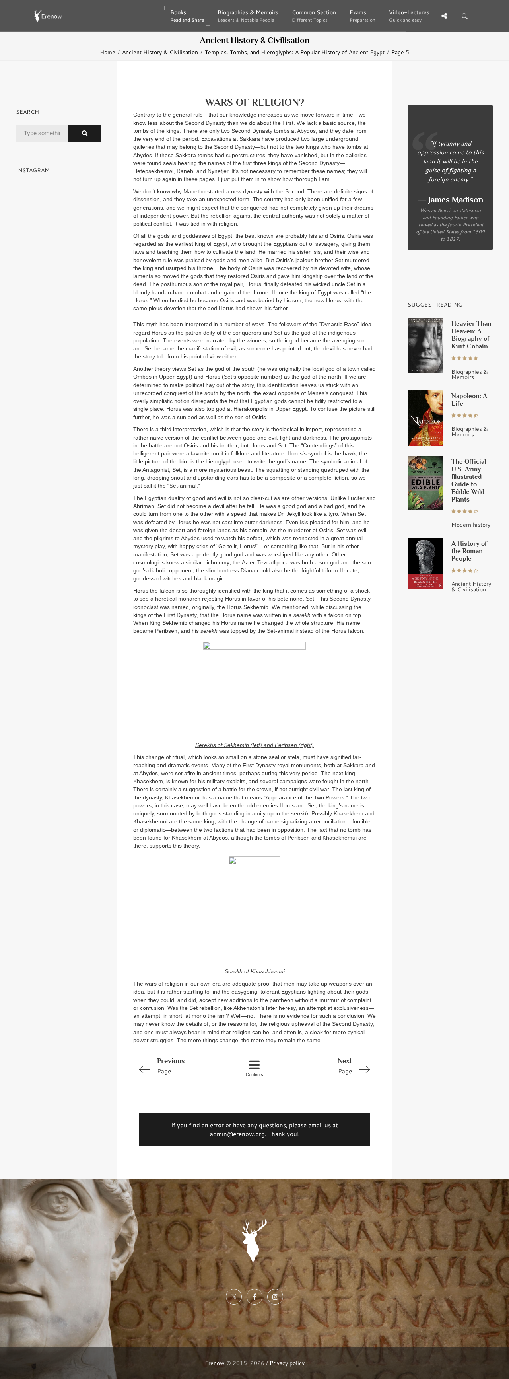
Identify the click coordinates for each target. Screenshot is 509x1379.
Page (171, 1066)
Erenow (215, 1363)
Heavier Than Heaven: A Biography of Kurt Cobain (471, 335)
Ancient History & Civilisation (160, 52)
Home (107, 52)
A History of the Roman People (469, 551)
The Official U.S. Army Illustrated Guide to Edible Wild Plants (468, 480)
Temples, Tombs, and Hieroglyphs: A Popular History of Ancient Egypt (295, 52)
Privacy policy (287, 1363)
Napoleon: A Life (469, 399)
